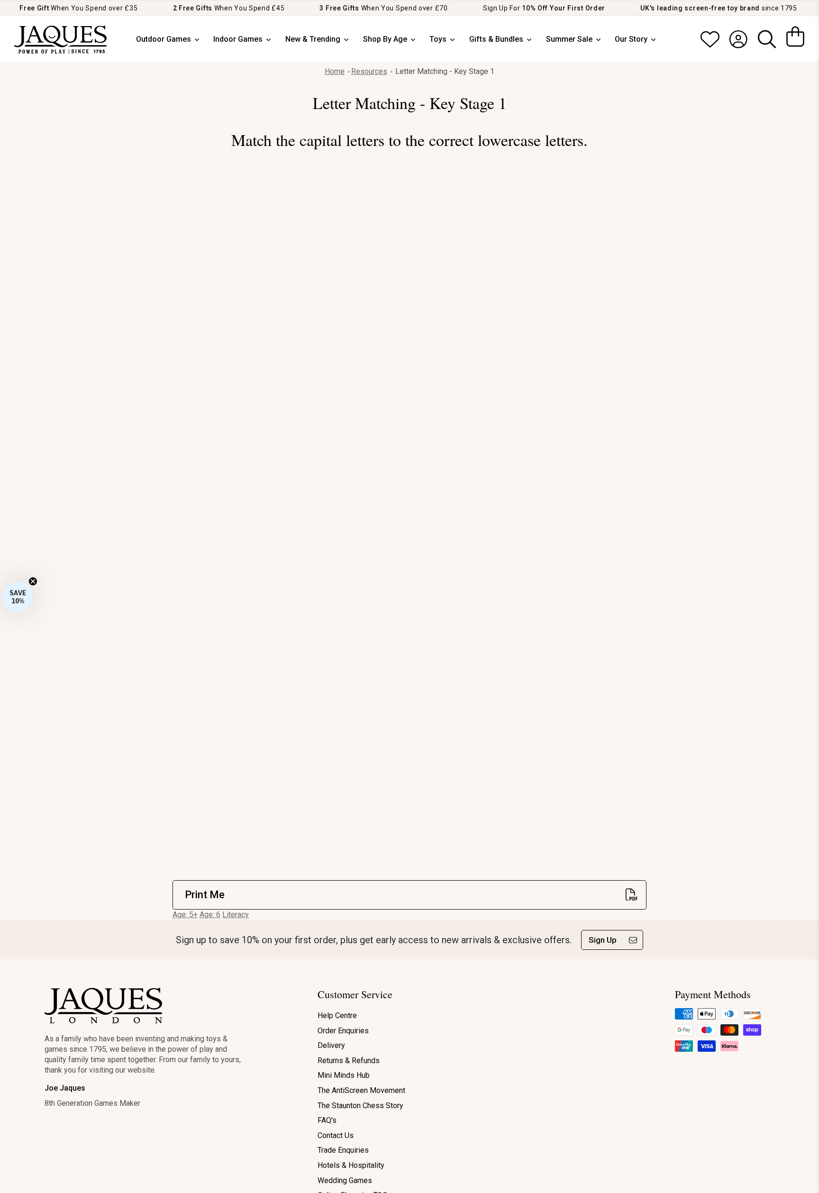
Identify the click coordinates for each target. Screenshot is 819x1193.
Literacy (235, 914)
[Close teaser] (32, 581)
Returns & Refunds (349, 1060)
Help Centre (337, 1015)
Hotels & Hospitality (351, 1165)
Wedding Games (345, 1180)
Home (335, 71)
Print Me (205, 895)
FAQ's (327, 1120)
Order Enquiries (343, 1030)
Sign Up (603, 940)
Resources (369, 71)
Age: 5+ (185, 914)
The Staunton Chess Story (360, 1105)
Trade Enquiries (343, 1150)
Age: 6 (210, 914)
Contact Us (336, 1135)
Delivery (331, 1045)
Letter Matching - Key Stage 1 (444, 71)
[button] (17, 597)
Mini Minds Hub (344, 1075)
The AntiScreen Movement (361, 1090)
